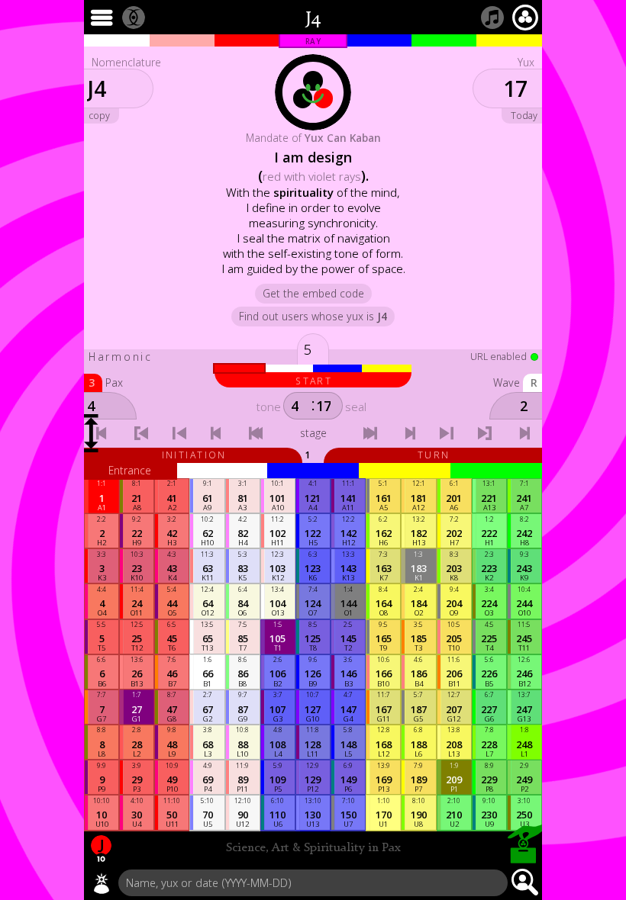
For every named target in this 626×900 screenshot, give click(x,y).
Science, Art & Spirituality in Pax (313, 848)
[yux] (101, 883)
